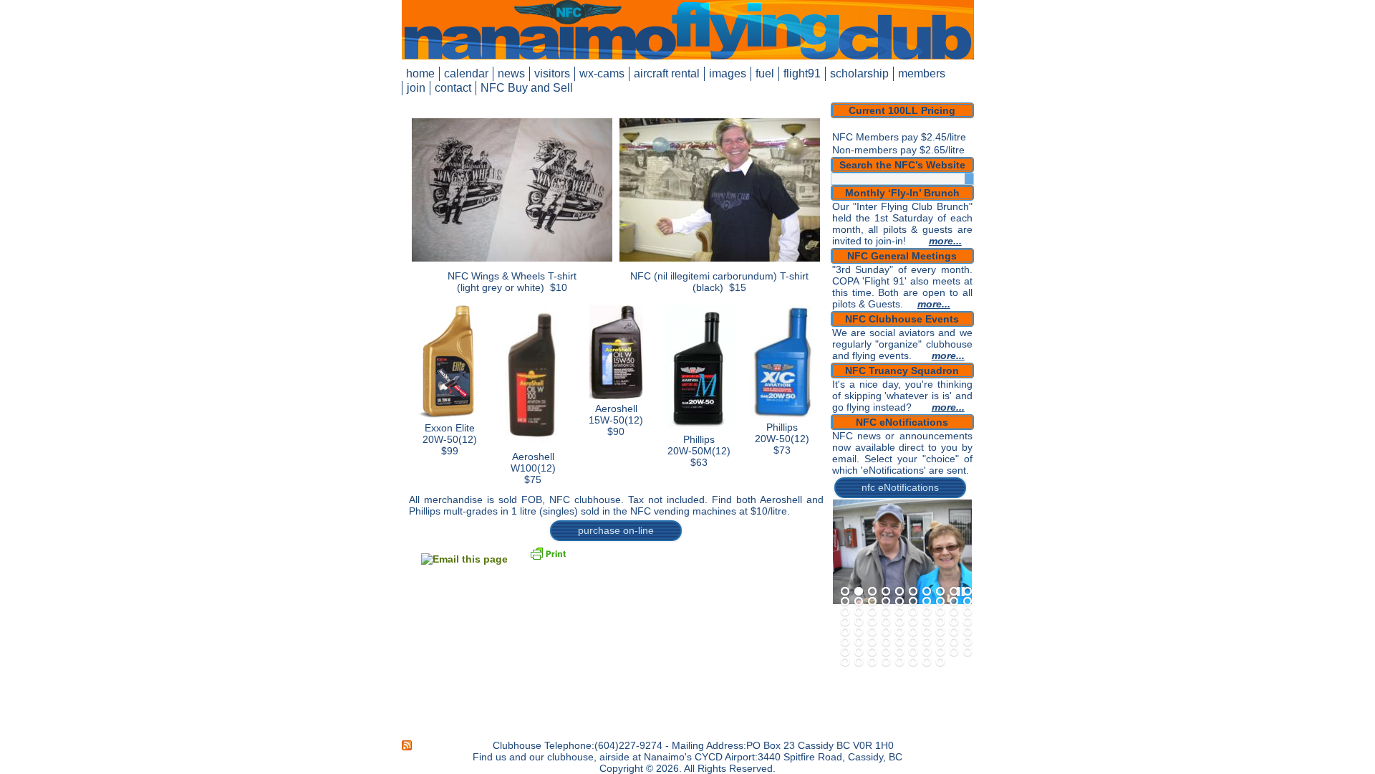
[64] (886, 652)
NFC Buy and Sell (527, 88)
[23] (872, 612)
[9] (954, 592)
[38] (940, 622)
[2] (859, 592)
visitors (552, 73)
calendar (466, 73)
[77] (927, 662)
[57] (927, 642)
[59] (954, 642)
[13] (872, 602)
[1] (845, 592)
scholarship (859, 73)
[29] (954, 612)
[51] (845, 642)
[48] (940, 632)
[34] (886, 622)
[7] (927, 592)
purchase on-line (616, 530)
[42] (859, 632)
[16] (913, 602)
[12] (859, 602)
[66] (913, 652)
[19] (954, 602)
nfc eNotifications (900, 487)
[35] (899, 622)
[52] (859, 642)
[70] (967, 652)
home (420, 73)
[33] (872, 622)
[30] (967, 612)
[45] (899, 632)
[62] (859, 652)
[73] (872, 662)
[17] (927, 602)
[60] (967, 642)
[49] (954, 632)
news (511, 73)
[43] (872, 632)
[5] (899, 592)
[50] (967, 632)
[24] (886, 612)
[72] (859, 662)
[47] (927, 632)
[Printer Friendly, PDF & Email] (548, 552)
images (727, 73)
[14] (886, 602)
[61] (845, 652)
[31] (845, 622)
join (416, 88)
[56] (913, 642)
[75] (899, 662)
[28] (940, 612)
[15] (899, 602)
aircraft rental (667, 73)
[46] (913, 632)
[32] (859, 622)
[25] (899, 612)
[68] (940, 652)
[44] (886, 632)
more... (945, 241)
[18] (940, 602)
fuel (765, 73)
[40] (967, 622)
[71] (845, 662)
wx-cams (601, 73)
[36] (913, 622)
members (921, 73)
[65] (899, 652)
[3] (872, 592)
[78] (940, 662)
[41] (845, 632)
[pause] (961, 592)
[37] (927, 622)
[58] (940, 642)
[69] (954, 652)
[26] (913, 612)
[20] (967, 602)
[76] (913, 662)
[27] (927, 612)
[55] (899, 642)
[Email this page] (465, 559)
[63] (872, 652)
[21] (845, 612)
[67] (927, 652)
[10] (967, 592)
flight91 (802, 73)
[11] (845, 602)
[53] (872, 642)
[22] (859, 612)
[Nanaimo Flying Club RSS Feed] (407, 745)
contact (453, 88)
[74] (886, 662)
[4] (886, 592)
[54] (886, 642)
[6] (913, 592)
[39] (954, 622)
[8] (940, 592)
